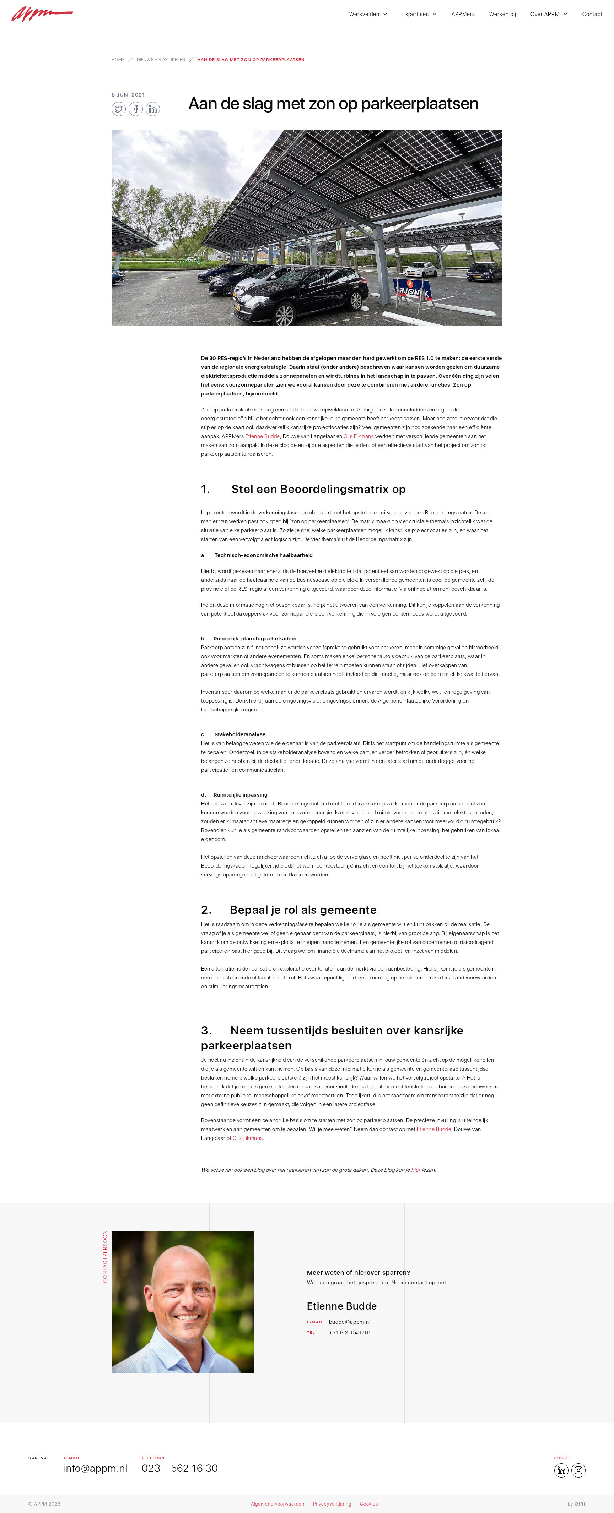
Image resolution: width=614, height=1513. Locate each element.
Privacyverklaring (332, 1504)
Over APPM (545, 14)
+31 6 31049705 (350, 1332)
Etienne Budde (262, 436)
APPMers (463, 14)
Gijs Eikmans (359, 436)
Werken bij (502, 14)
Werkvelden (364, 14)
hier (416, 1170)
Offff (580, 1504)
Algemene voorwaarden (278, 1504)
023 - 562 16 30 (180, 1468)
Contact (592, 14)
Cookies (369, 1504)
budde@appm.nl (350, 1322)
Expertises (415, 14)
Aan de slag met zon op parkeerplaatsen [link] (251, 59)
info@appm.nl (96, 1468)
